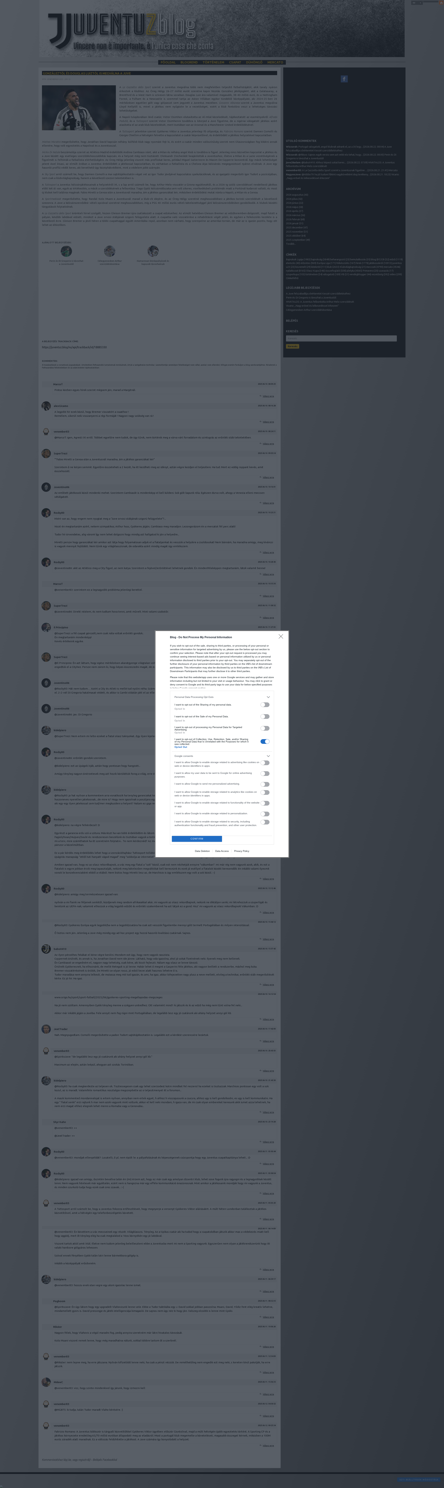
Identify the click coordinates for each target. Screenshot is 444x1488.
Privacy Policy (241, 851)
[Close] (282, 637)
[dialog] (222, 744)
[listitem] (222, 697)
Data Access (222, 851)
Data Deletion (202, 851)
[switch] (265, 704)
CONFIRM (197, 838)
